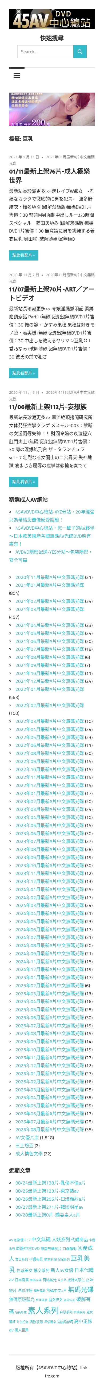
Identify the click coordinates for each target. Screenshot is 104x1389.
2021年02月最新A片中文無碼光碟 (49, 601)
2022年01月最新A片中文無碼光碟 (49, 689)
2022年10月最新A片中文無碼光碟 (49, 769)
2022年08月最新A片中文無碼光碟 (49, 753)
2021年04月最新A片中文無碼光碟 (49, 625)
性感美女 (25, 1270)
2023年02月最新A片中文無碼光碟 (49, 801)
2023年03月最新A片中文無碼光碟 (49, 809)
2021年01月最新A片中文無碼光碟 (49, 585)
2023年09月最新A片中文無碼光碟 (49, 857)
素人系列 (43, 1310)
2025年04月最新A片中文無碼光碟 (49, 1001)
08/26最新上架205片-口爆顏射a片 (50, 1198)
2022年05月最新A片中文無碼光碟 (49, 737)
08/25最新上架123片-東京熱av (47, 1190)
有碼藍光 (50, 1279)
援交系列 (42, 1270)
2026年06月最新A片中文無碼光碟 (49, 1113)
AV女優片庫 (27, 1137)
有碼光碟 (36, 1280)
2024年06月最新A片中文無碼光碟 (49, 929)
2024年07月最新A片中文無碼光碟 (49, 937)
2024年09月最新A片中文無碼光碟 (49, 953)
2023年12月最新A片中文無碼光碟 (49, 881)
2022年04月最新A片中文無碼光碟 (49, 729)
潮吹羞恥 (39, 1290)
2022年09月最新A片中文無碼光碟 (49, 761)
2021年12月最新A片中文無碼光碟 (49, 681)
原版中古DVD (28, 1248)
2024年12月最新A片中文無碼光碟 (49, 969)
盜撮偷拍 (69, 1300)
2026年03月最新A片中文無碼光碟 (49, 1089)
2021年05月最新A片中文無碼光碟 (49, 633)
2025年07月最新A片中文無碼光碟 (49, 1025)
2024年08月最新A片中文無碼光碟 (49, 945)
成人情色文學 (29, 1153)
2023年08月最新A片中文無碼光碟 (49, 849)
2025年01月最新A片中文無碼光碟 (49, 977)
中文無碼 (41, 1239)
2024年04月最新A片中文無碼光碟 (49, 913)
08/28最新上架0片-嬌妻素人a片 (47, 1214)
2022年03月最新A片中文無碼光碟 (49, 721)
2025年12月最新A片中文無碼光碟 (49, 1065)
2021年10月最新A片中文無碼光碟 (49, 673)
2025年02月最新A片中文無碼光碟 (49, 985)
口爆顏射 (70, 1248)
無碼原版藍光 (22, 1299)
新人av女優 (62, 1270)
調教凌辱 (36, 1321)
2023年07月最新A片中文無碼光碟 (49, 841)
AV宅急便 (16, 1240)
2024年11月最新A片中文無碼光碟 (49, 961)
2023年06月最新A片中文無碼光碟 (49, 833)
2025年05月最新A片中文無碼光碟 (49, 1009)
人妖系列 (61, 1239)
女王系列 (21, 1259)
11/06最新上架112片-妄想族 (48, 407)
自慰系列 (66, 1312)
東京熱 (62, 1280)
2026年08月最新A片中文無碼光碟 (49, 1129)
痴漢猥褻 (41, 1300)
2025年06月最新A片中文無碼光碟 (49, 1017)
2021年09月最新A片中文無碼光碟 (49, 665)
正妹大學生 (76, 1279)
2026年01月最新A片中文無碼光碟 (49, 1073)
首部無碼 (65, 1321)
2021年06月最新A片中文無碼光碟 (49, 641)
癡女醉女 (55, 1299)
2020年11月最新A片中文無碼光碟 (49, 577)
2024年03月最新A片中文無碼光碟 (49, 905)
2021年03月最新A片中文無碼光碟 (49, 609)
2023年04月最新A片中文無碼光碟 (49, 817)
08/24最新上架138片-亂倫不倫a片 (50, 1182)
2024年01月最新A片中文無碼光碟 (49, 889)
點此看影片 (22, 255)
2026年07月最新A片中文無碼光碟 (49, 1121)
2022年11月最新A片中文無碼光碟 (49, 777)
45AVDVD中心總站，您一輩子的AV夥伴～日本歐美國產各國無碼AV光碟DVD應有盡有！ (51, 536)
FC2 (27, 1240)
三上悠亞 (24, 1145)
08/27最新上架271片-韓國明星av (49, 1207)
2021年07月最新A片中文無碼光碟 (49, 649)
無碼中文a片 (56, 1290)
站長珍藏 (21, 1312)
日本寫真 (22, 1279)
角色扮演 (22, 1322)
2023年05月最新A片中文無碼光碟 (49, 825)
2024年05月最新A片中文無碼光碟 (49, 921)
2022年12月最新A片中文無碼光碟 (49, 785)
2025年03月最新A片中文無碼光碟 (49, 993)
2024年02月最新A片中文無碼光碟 (49, 897)
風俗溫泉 (50, 1322)
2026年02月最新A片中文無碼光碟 (49, 1081)
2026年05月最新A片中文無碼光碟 (49, 1105)
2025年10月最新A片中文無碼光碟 (49, 1049)
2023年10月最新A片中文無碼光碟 (49, 865)
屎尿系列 (64, 1259)
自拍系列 (79, 1312)
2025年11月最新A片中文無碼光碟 (49, 1057)
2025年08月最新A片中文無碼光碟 (49, 1033)
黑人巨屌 (22, 1330)
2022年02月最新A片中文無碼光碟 (49, 705)
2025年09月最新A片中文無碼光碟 (49, 1041)
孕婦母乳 (36, 1259)
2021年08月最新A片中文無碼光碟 (49, 657)
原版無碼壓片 (51, 1248)
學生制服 (50, 1259)
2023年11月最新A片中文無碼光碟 (49, 873)
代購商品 (79, 1239)
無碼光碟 (81, 1289)
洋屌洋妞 (25, 1290)
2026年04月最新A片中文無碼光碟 (49, 1097)
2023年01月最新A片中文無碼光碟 (49, 793)
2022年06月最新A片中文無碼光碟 (49, 745)
